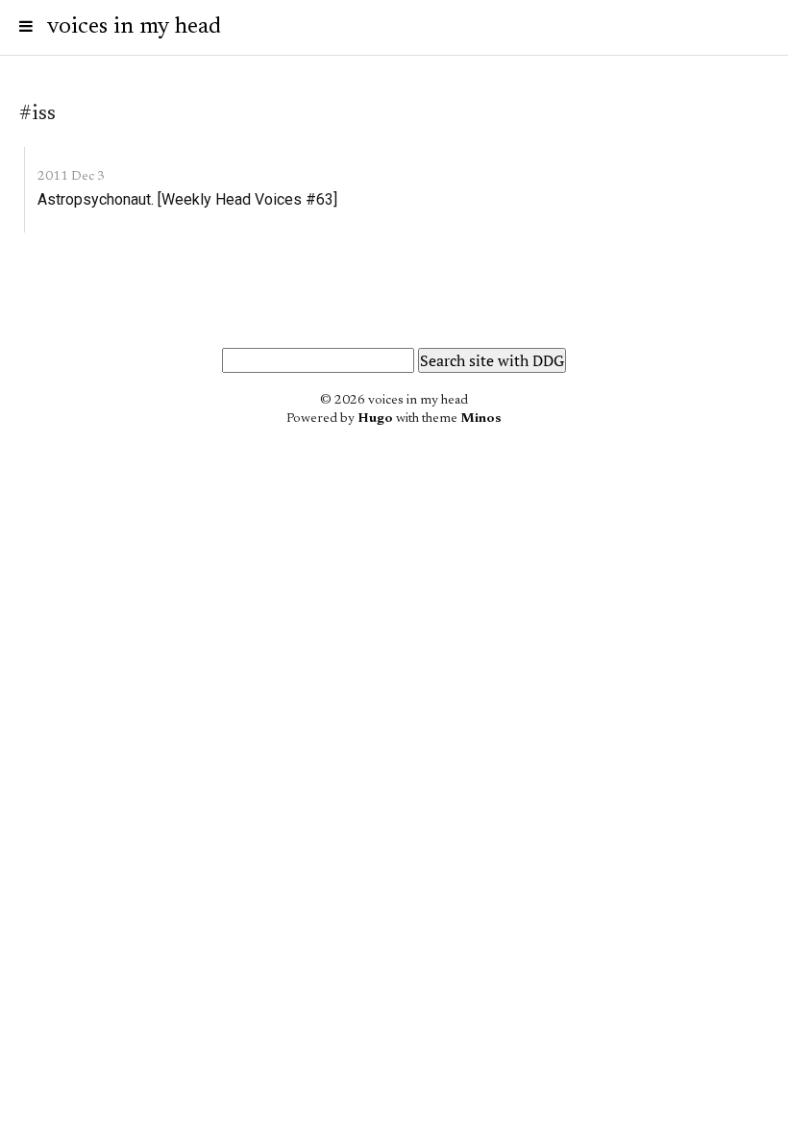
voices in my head (134, 26)
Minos (481, 419)
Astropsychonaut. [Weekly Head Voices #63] (187, 199)
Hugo (375, 419)
